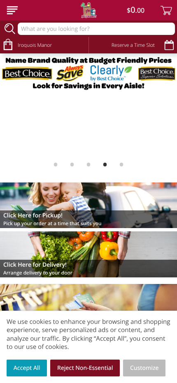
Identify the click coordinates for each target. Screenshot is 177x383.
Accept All (27, 368)
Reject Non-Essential (85, 368)
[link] (88, 73)
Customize (144, 368)
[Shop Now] (12, 10)
